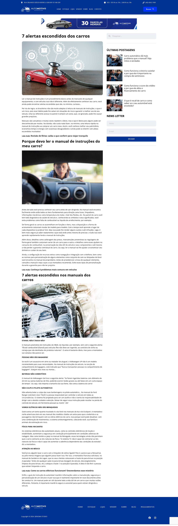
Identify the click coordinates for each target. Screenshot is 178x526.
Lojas (73, 9)
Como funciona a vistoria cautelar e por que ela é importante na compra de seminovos (139, 73)
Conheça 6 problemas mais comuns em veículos (54, 269)
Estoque (65, 9)
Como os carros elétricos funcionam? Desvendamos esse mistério (62, 470)
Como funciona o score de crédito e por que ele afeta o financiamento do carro (139, 88)
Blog (91, 9)
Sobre (85, 9)
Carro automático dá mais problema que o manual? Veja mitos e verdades (137, 58)
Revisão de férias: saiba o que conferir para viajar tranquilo (59, 136)
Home (59, 9)
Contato (97, 9)
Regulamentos (147, 507)
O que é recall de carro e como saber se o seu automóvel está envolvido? (138, 103)
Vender (79, 9)
